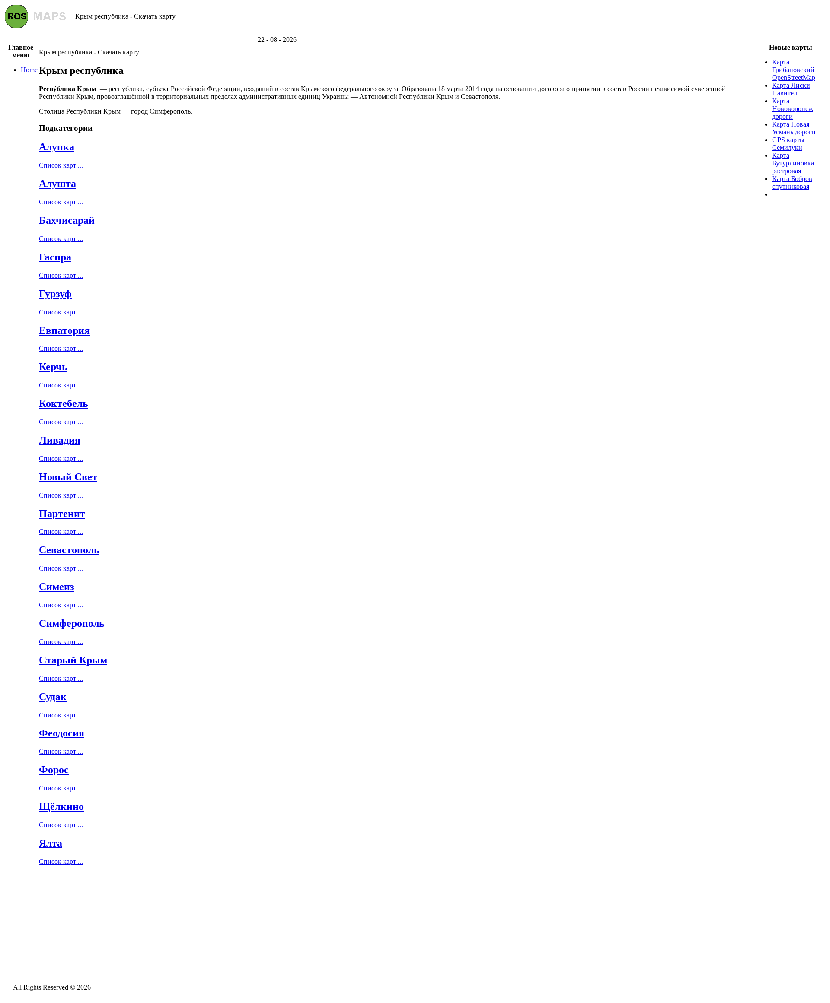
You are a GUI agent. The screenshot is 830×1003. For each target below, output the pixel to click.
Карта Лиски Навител (791, 89)
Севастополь (69, 549)
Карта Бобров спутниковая (792, 182)
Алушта (57, 183)
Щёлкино (61, 806)
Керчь (53, 366)
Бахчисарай (67, 220)
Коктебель (63, 403)
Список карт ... (61, 165)
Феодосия (61, 733)
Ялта (50, 843)
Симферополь (72, 623)
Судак (53, 696)
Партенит (62, 513)
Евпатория (64, 330)
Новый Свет (68, 476)
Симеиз (56, 586)
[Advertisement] (415, 32)
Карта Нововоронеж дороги (792, 108)
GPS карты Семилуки (788, 143)
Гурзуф (55, 293)
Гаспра (55, 257)
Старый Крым (73, 660)
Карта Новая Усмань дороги (794, 128)
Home (29, 69)
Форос (54, 769)
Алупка (56, 146)
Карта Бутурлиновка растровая (793, 163)
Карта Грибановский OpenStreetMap (793, 69)
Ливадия (59, 440)
